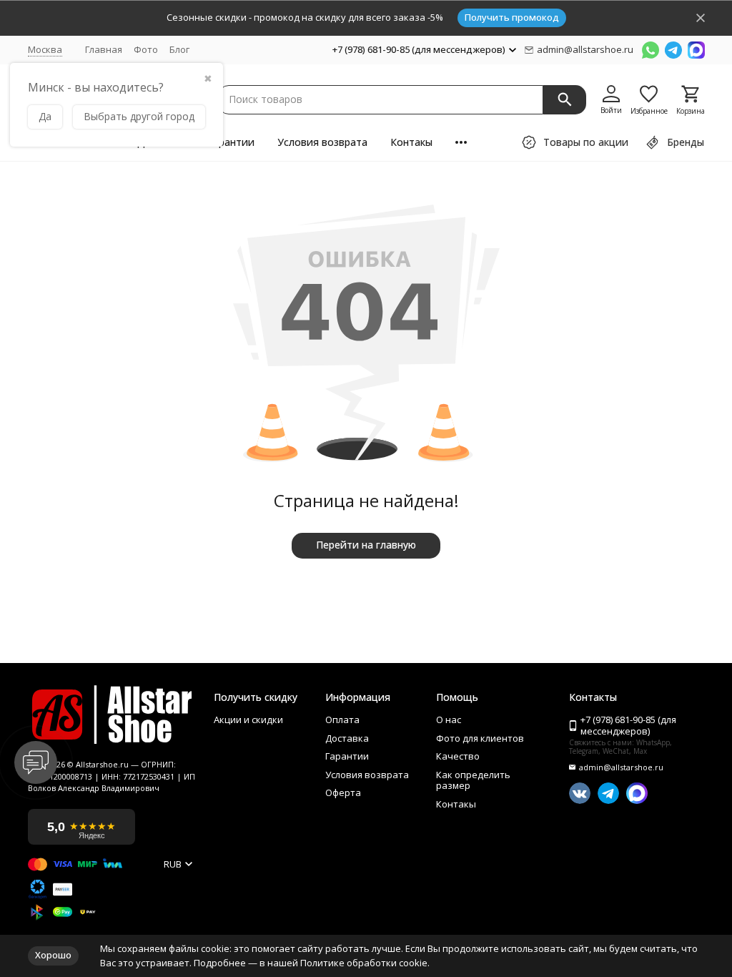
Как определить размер (473, 781)
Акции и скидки (248, 720)
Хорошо (53, 954)
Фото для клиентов (480, 739)
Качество (458, 756)
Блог (179, 49)
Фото (146, 49)
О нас (448, 720)
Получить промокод (512, 17)
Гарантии (230, 142)
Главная (103, 49)
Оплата (342, 720)
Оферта (343, 793)
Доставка (347, 739)
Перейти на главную (366, 544)
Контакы (411, 142)
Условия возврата (322, 142)
